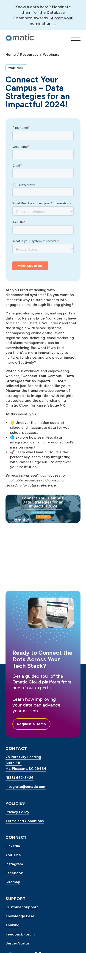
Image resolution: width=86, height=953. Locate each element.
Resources (29, 54)
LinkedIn (13, 846)
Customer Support (22, 907)
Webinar (17, 67)
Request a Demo (31, 724)
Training (12, 925)
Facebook (14, 873)
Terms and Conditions (25, 821)
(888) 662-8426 (19, 777)
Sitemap (13, 882)
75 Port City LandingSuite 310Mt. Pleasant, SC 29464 (26, 763)
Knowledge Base (20, 916)
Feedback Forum (20, 934)
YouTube (13, 855)
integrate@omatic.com (26, 786)
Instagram (14, 864)
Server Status (18, 943)
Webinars (51, 54)
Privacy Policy (17, 812)
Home (11, 54)
